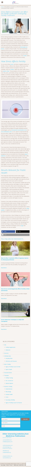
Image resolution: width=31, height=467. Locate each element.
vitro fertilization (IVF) (6, 131)
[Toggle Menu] (2, 2)
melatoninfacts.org (7, 452)
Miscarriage (8, 391)
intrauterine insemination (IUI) (19, 130)
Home (2, 6)
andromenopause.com (8, 445)
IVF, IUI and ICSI (9, 380)
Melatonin (8, 350)
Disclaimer (3, 465)
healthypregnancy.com (7, 441)
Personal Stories (8, 372)
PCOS (7, 397)
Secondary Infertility (10, 400)
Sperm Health (9, 369)
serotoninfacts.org (7, 457)
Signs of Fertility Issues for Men (13, 366)
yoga (22, 225)
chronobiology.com (7, 447)
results (25, 55)
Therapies (6, 375)
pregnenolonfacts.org (7, 456)
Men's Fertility (7, 364)
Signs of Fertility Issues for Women (14, 402)
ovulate (12, 69)
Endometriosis (9, 389)
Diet (5, 345)
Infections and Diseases (11, 361)
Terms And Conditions (18, 465)
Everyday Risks (9, 358)
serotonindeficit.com (7, 440)
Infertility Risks (7, 356)
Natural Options (9, 383)
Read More (4, 267)
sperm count (6, 71)
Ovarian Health (9, 394)
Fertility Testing (9, 378)
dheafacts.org (6, 450)
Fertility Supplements (10, 347)
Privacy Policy (9, 465)
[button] (8, 231)
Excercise (6, 353)
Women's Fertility (8, 386)
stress (12, 64)
